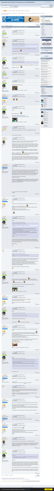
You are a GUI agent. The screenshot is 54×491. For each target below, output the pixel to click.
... (4, 25)
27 (8, 25)
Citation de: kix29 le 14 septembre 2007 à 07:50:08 (18, 453)
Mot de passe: (43, 19)
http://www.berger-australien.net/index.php (18, 286)
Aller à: (24, 481)
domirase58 (5, 126)
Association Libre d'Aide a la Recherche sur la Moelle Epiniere (18, 2)
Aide (42, 28)
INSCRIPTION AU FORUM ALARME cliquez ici (47, 7)
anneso (43, 13)
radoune (4, 415)
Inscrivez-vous (44, 35)
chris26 (41, 13)
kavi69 (4, 94)
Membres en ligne (44, 92)
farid (44, 117)
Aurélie (4, 39)
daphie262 (5, 375)
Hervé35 (48, 65)
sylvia (39, 13)
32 (9, 25)
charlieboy (45, 103)
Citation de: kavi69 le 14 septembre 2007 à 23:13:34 (18, 358)
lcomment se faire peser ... (44, 78)
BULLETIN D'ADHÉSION (46, 45)
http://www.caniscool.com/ (15, 177)
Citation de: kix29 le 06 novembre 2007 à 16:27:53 (18, 222)
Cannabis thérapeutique (44, 73)
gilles (44, 115)
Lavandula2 (5, 164)
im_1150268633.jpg (15, 291)
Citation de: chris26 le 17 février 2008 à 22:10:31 (18, 43)
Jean (49, 60)
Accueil (43, 26)
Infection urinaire (43, 65)
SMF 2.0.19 (23, 487)
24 (5, 25)
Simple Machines (31, 487)
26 (7, 25)
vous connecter (11, 5)
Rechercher (43, 29)
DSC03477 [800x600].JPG (16, 347)
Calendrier (43, 30)
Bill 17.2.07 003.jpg (15, 90)
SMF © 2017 (26, 487)
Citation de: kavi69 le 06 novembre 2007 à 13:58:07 (18, 253)
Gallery (43, 31)
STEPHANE (45, 125)
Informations (27, 489)
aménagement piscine (44, 71)
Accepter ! (48, 489)
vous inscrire (16, 5)
